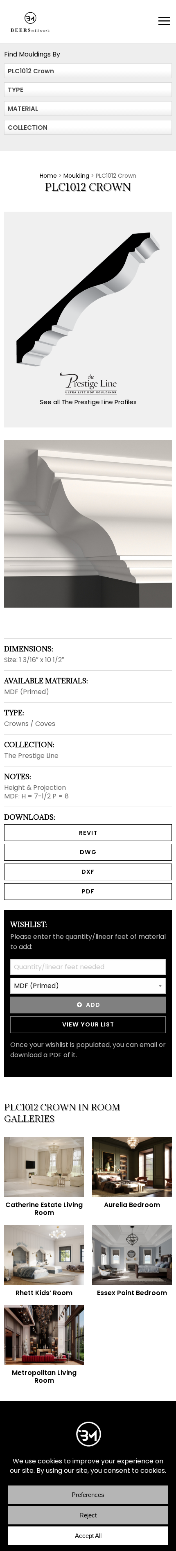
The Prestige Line (31, 755)
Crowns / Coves (29, 723)
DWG (88, 852)
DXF (88, 872)
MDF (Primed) (26, 691)
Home (48, 176)
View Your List (88, 1024)
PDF (88, 891)
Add (93, 1005)
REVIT (88, 833)
